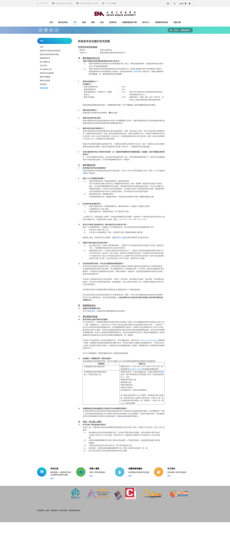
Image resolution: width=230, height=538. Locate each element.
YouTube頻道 (110, 3)
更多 (52, 478)
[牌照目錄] (39, 30)
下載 (103, 229)
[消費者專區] (55, 30)
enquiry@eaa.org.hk (64, 3)
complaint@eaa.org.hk (89, 3)
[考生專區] (50, 30)
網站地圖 (63, 510)
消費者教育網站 (135, 468)
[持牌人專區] (45, 30)
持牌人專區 (94, 468)
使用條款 (40, 510)
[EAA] (115, 13)
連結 (47, 510)
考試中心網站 (121, 237)
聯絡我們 (54, 510)
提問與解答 (185, 30)
